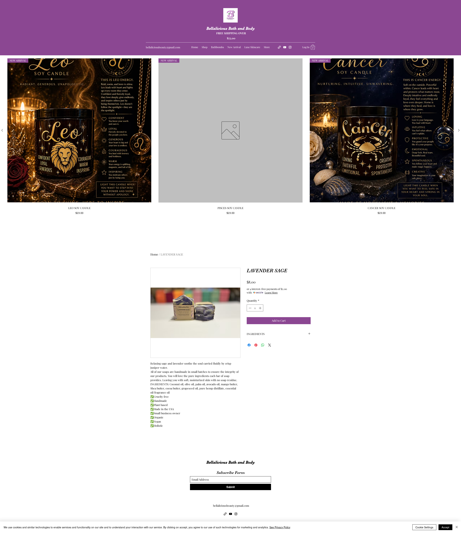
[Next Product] (459, 130)
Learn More (271, 292)
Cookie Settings (424, 527)
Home (154, 254)
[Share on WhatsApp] (263, 345)
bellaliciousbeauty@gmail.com (163, 47)
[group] (230, 136)
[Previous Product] (2, 130)
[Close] (457, 527)
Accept (445, 527)
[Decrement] (249, 308)
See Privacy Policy (279, 527)
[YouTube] (285, 47)
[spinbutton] (255, 308)
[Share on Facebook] (249, 345)
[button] (313, 47)
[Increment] (260, 308)
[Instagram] (290, 47)
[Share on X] (269, 345)
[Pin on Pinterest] (256, 345)
